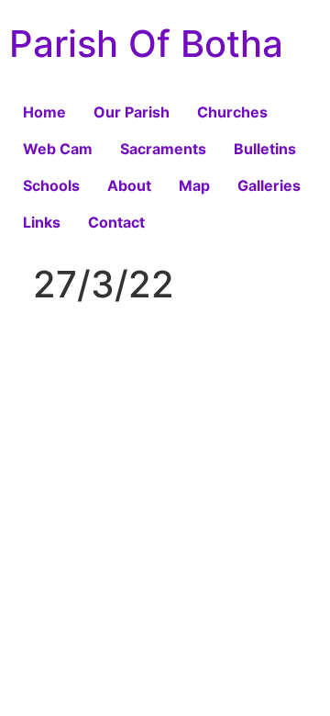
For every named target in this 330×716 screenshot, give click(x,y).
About (129, 185)
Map (194, 185)
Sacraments (163, 149)
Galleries (269, 185)
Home (44, 112)
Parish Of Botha (146, 43)
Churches (232, 112)
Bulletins (265, 149)
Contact (116, 222)
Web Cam (58, 149)
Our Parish (132, 112)
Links (41, 222)
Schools (51, 185)
